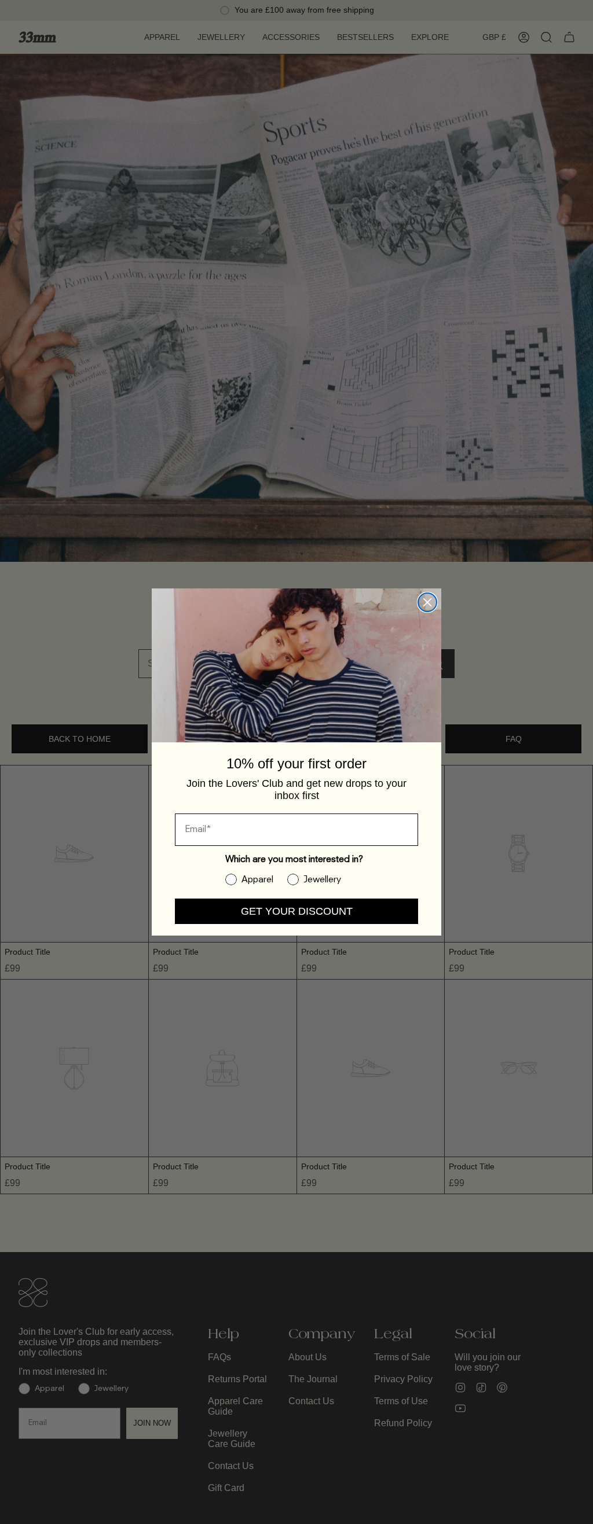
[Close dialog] (427, 602)
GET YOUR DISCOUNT (297, 911)
